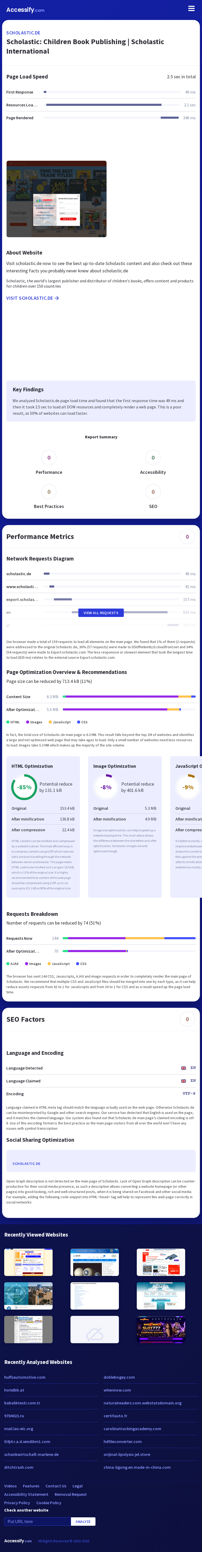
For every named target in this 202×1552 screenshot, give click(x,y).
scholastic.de (23, 33)
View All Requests (101, 612)
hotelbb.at (14, 1390)
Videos (10, 1485)
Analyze (83, 1521)
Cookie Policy (48, 1502)
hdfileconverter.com (123, 1441)
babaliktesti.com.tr (22, 1402)
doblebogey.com (119, 1377)
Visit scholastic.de (29, 298)
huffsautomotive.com (25, 1377)
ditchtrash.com (18, 1467)
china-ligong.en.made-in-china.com (137, 1467)
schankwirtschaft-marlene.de (31, 1454)
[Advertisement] (101, 144)
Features (31, 1485)
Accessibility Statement (26, 1494)
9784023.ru (14, 1415)
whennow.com (117, 1390)
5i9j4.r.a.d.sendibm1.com (27, 1441)
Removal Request (71, 1494)
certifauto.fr (115, 1415)
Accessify (25, 10)
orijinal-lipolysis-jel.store (127, 1454)
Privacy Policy (17, 1502)
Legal (78, 1485)
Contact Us (56, 1485)
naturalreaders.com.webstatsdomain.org (142, 1402)
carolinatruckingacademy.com (132, 1428)
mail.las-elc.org (18, 1428)
